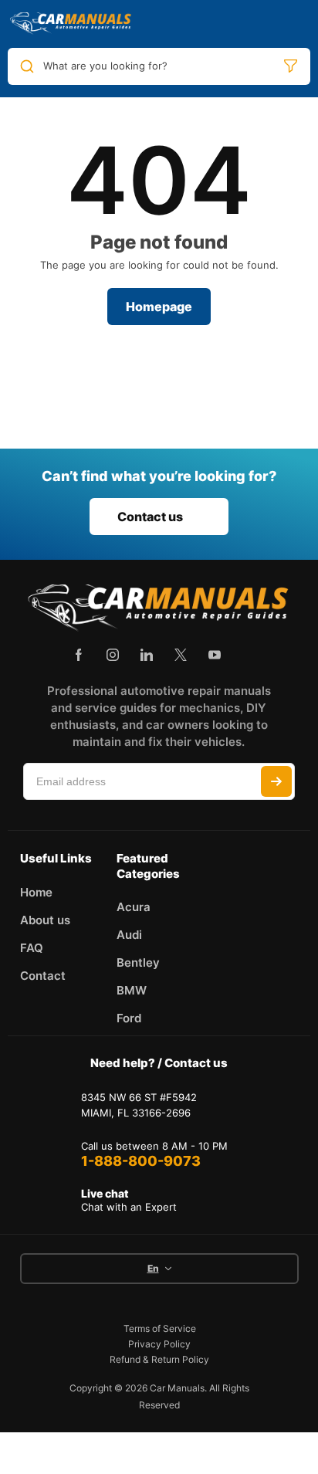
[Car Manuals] (71, 24)
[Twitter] (180, 654)
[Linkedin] (146, 654)
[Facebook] (78, 654)
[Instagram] (112, 654)
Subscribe (276, 781)
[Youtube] (214, 654)
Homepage (159, 306)
